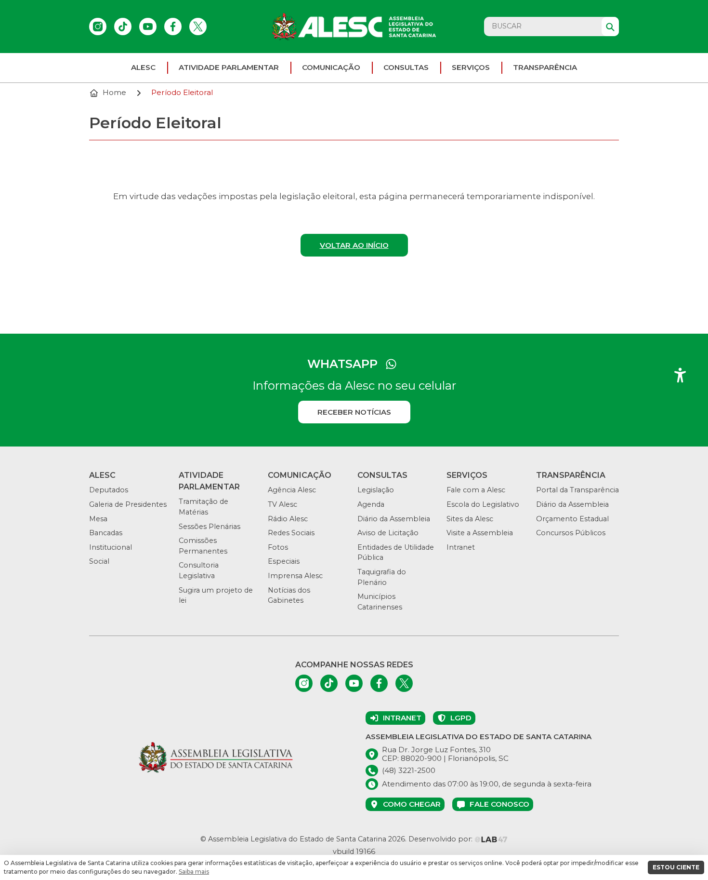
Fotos (278, 547)
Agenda (370, 504)
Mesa (98, 518)
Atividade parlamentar (229, 67)
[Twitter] (198, 26)
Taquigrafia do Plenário (381, 577)
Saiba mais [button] (194, 871)
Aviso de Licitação (388, 532)
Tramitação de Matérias (203, 506)
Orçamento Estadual (572, 518)
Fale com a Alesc (475, 490)
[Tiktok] (122, 26)
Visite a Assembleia (479, 532)
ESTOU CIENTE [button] (676, 867)
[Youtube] (148, 26)
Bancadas (105, 532)
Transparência (545, 67)
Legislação (375, 490)
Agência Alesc (292, 490)
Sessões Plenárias (209, 526)
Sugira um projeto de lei (216, 595)
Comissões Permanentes (203, 545)
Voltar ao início (354, 245)
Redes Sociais (291, 532)
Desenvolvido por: (441, 839)
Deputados (108, 490)
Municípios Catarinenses (379, 601)
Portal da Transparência (577, 490)
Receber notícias (354, 412)
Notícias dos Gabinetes (289, 595)
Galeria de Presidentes (128, 504)
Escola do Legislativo (482, 504)
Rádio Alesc (288, 518)
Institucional (110, 547)
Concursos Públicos (570, 532)
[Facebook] (173, 26)
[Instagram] (97, 26)
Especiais (284, 561)
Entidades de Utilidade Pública (395, 552)
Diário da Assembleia (393, 518)
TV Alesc (282, 504)
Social (99, 561)
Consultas (406, 67)
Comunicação (331, 67)
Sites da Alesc (469, 518)
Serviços (471, 67)
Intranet (460, 547)
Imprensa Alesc (295, 575)
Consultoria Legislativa (199, 570)
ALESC (143, 67)
